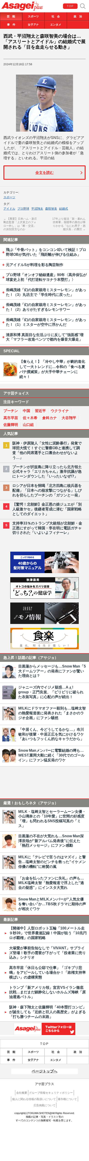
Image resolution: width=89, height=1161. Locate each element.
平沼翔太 (37, 208)
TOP (70, 6)
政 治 (78, 16)
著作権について (67, 1099)
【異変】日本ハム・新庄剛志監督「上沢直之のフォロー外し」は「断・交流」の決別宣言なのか (20, 224)
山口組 (28, 425)
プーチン (10, 411)
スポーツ (33, 16)
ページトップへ (44, 1071)
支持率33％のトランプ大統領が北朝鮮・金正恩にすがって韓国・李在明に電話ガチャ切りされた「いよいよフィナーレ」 (47, 528)
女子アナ (33, 24)
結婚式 (63, 208)
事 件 (11, 24)
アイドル (9, 208)
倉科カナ (49, 418)
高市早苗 (10, 418)
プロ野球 (23, 208)
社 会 (56, 16)
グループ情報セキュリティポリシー (51, 1092)
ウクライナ (60, 411)
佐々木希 (30, 418)
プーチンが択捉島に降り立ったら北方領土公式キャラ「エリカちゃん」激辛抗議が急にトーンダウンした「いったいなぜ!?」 (47, 471)
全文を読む (44, 173)
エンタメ (55, 24)
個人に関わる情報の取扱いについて (34, 1099)
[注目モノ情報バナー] (44, 623)
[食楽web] (44, 648)
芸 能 (11, 16)
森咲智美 (51, 208)
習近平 (40, 411)
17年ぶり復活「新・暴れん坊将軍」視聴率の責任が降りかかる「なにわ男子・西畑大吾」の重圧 (69, 224)
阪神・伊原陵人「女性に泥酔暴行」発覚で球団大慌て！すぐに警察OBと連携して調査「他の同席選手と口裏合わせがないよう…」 (47, 450)
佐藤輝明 (10, 425)
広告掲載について (44, 1105)
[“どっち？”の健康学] (44, 597)
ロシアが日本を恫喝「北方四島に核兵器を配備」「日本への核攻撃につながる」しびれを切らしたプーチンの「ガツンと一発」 (47, 490)
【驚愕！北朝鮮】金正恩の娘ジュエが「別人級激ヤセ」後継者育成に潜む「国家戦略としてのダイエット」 (47, 509)
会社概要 (21, 1092)
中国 (26, 411)
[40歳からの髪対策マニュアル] (44, 572)
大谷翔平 (69, 418)
